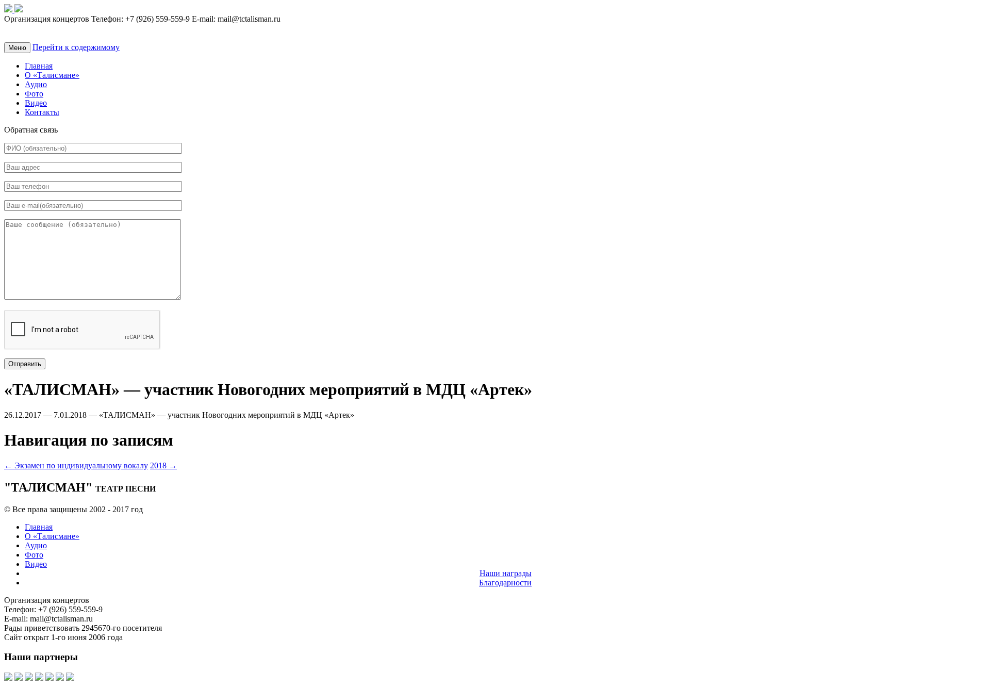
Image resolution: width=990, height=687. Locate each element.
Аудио (36, 84)
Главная (39, 65)
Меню (17, 48)
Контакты (42, 112)
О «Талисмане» (52, 75)
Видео (36, 103)
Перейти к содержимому (76, 47)
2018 (163, 465)
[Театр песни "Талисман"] (9, 9)
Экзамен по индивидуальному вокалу (76, 465)
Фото (34, 93)
